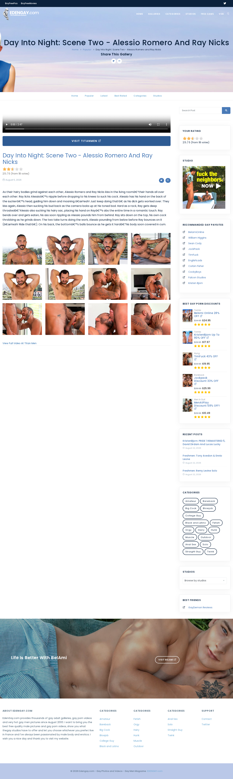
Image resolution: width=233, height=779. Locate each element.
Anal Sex (190, 544)
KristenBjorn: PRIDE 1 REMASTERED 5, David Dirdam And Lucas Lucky (204, 442)
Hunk (214, 530)
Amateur (190, 501)
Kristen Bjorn (195, 283)
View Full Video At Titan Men (20, 343)
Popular (87, 49)
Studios (191, 13)
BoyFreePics (11, 3)
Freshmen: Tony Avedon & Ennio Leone (202, 457)
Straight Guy (193, 551)
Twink (210, 551)
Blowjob (208, 508)
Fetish (216, 522)
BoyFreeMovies (29, 3)
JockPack (194, 249)
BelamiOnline (196, 232)
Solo (205, 544)
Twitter (206, 724)
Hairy (201, 530)
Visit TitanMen (85, 141)
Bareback (209, 501)
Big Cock (190, 508)
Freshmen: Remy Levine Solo (200, 470)
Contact (207, 719)
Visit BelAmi (166, 659)
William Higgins (197, 237)
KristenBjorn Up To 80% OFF (207, 336)
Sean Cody (195, 243)
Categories (172, 13)
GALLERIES (154, 13)
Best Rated (120, 95)
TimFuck (193, 254)
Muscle (189, 537)
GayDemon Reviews (200, 607)
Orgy (188, 530)
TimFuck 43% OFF (206, 356)
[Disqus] (87, 395)
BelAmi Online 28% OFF (207, 314)
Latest (104, 95)
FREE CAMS (207, 13)
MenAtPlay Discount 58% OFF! (207, 404)
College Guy (193, 515)
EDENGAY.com (155, 771)
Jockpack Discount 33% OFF (206, 379)
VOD (221, 13)
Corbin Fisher (196, 266)
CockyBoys (194, 272)
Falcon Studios (197, 277)
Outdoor (206, 537)
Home (139, 13)
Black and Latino (195, 522)
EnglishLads (195, 260)
